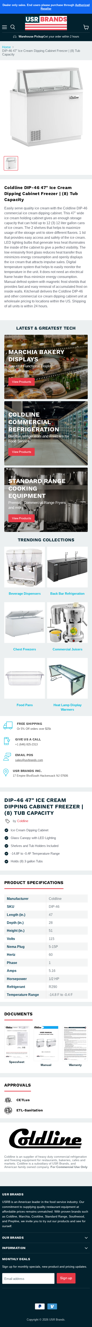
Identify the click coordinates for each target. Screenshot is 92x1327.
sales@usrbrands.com (29, 760)
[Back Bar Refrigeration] (67, 567)
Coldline (22, 821)
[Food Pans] (24, 678)
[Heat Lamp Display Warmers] (67, 678)
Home (6, 47)
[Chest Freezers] (24, 622)
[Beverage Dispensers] (24, 567)
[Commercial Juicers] (67, 622)
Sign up (66, 1278)
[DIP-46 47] (11, 163)
